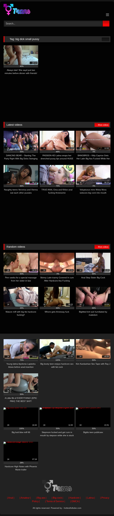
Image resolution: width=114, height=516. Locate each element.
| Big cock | (57, 498)
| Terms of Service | (55, 501)
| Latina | (90, 498)
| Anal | (10, 498)
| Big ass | (41, 498)
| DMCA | (75, 501)
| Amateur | (25, 498)
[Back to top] (105, 507)
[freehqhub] (57, 10)
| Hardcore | (74, 498)
